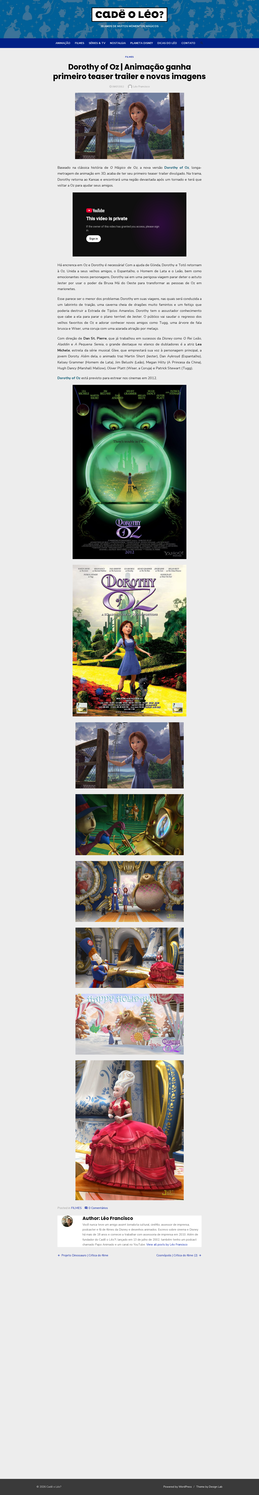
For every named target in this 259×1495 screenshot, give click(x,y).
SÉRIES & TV (97, 43)
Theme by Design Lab (209, 1487)
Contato (188, 43)
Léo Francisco (141, 86)
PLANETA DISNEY (141, 43)
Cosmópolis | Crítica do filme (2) (177, 1255)
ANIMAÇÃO (63, 43)
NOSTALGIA (118, 43)
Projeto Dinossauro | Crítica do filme (84, 1255)
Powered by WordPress (177, 1487)
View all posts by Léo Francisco (167, 1244)
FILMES (79, 43)
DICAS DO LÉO (167, 43)
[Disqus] (129, 1316)
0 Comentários (98, 1208)
